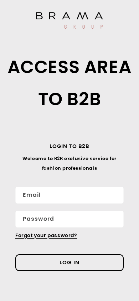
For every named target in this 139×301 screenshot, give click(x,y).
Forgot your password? (46, 235)
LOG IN (69, 262)
